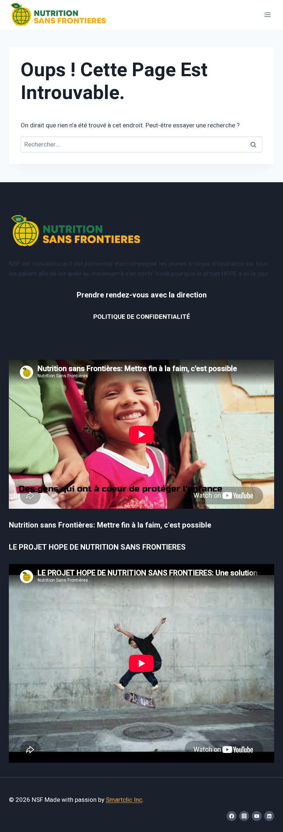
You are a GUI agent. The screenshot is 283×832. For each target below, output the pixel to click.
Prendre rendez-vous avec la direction (142, 295)
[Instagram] (244, 816)
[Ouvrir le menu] (267, 14)
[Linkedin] (269, 816)
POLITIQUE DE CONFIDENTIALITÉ (141, 316)
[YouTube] (257, 816)
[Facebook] (232, 816)
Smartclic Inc (124, 799)
